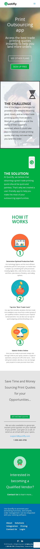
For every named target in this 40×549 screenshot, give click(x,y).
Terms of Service (30, 546)
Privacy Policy (20, 546)
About (9, 523)
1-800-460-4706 (10, 546)
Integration (12, 526)
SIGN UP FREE (20, 66)
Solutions (19, 523)
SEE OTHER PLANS (20, 58)
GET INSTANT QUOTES (20, 417)
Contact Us (11, 529)
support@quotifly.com (20, 436)
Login (22, 529)
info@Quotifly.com (30, 544)
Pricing (23, 526)
